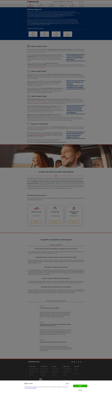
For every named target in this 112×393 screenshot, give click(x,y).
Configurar (80, 390)
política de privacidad (32, 388)
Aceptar (80, 385)
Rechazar (67, 383)
